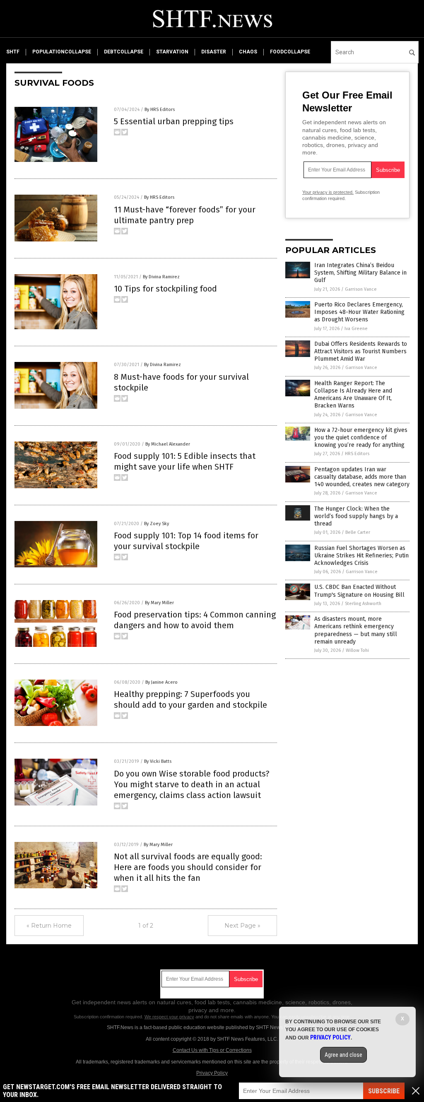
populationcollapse (61, 52)
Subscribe (384, 1091)
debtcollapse (123, 52)
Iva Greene (356, 328)
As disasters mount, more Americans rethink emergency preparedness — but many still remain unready (355, 630)
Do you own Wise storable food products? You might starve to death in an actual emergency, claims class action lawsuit (192, 784)
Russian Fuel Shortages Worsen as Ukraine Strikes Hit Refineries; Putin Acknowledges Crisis (361, 556)
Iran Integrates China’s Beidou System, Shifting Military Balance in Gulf (360, 273)
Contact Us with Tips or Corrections (212, 1050)
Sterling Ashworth (363, 603)
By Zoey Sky (156, 523)
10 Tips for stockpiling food (165, 289)
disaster (213, 52)
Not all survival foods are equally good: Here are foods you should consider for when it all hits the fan (188, 867)
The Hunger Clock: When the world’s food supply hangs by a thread (356, 516)
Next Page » (242, 925)
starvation (172, 52)
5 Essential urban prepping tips (174, 121)
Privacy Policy (212, 1073)
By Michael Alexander (167, 444)
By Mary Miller (159, 602)
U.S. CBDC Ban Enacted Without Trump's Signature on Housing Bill (359, 591)
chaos (248, 52)
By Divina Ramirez (161, 277)
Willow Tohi (357, 650)
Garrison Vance (361, 289)
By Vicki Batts (157, 761)
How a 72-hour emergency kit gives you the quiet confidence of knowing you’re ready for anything (360, 438)
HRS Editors (357, 453)
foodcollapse (290, 52)
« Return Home (49, 925)
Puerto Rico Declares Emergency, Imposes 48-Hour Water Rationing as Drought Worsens (359, 312)
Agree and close (343, 1054)
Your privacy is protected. (328, 192)
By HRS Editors (160, 109)
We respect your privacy (169, 1016)
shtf (12, 52)
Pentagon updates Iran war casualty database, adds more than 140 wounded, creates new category (362, 477)
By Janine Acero (161, 682)
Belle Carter (357, 532)
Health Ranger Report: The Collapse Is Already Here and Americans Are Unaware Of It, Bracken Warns (353, 395)
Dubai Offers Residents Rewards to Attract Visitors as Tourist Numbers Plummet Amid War (360, 351)
